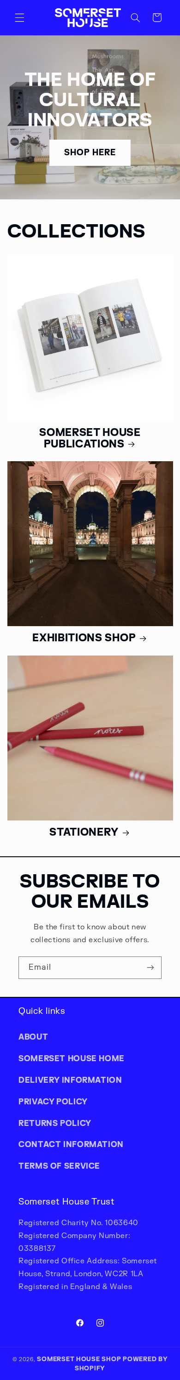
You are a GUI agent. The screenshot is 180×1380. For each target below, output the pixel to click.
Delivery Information (70, 1080)
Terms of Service (59, 1166)
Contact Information (71, 1144)
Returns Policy (54, 1123)
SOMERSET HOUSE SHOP (79, 1359)
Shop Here (90, 152)
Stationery (84, 832)
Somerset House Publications (90, 438)
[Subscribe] (150, 967)
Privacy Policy (53, 1101)
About (33, 1037)
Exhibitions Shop (84, 637)
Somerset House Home (71, 1058)
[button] (19, 17)
